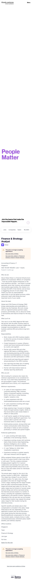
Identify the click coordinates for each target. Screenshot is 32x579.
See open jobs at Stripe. (12, 253)
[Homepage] (8, 2)
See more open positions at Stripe (16, 566)
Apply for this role (7, 542)
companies (12, 230)
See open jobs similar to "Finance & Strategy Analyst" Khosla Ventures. (15, 256)
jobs (4, 230)
